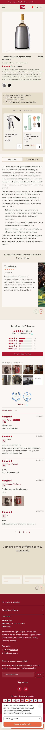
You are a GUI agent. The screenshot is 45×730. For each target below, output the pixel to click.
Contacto (6, 646)
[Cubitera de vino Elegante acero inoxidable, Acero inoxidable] (4, 85)
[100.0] (16, 396)
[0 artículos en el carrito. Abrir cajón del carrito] (41, 7)
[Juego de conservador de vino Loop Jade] (32, 122)
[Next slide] (41, 311)
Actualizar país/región (22, 724)
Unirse (39, 674)
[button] (3, 6)
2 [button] (19, 532)
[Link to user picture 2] (19, 501)
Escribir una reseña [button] (22, 354)
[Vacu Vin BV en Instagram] (25, 689)
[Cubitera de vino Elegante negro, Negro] (9, 85)
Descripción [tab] (12, 159)
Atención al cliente (10, 610)
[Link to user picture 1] (7, 501)
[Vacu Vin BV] (22, 7)
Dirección (6, 617)
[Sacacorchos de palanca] (12, 122)
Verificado (21, 404)
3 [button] (23, 532)
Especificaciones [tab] (32, 159)
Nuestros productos (11, 602)
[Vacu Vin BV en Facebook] (19, 689)
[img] (7, 417)
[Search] (37, 6)
